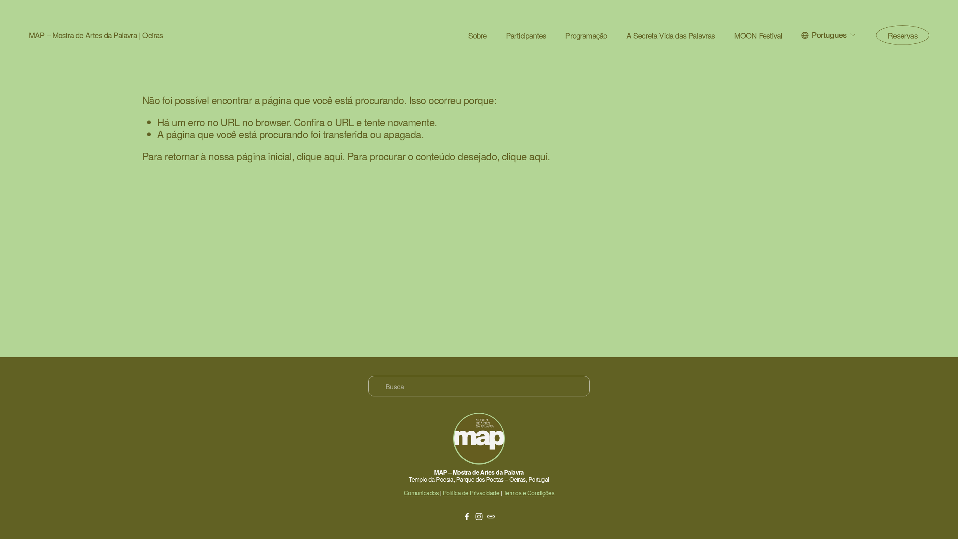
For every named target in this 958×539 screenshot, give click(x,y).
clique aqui (319, 156)
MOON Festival (758, 35)
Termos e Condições (528, 492)
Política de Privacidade (471, 492)
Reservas (903, 35)
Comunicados (421, 492)
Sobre (477, 35)
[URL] (491, 516)
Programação (586, 35)
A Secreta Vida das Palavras (670, 35)
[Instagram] (479, 516)
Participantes (526, 35)
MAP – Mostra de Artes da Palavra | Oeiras (96, 35)
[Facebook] (467, 516)
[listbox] (829, 35)
